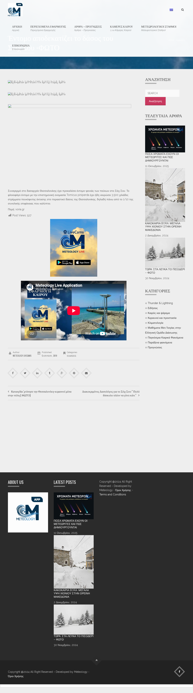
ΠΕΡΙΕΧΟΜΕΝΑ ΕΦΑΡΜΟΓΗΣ (48, 28)
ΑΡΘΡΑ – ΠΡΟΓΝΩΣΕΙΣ (88, 28)
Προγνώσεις (155, 347)
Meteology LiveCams (22, 355)
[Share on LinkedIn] (37, 373)
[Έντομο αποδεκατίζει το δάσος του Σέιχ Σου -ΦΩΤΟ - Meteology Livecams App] (15, 9)
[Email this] (86, 373)
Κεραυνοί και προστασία (162, 317)
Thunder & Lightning (160, 303)
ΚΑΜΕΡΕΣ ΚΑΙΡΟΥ (121, 28)
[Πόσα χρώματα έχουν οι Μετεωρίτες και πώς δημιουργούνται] (165, 139)
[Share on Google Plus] (62, 373)
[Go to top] (96, 660)
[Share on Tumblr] (49, 373)
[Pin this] (74, 373)
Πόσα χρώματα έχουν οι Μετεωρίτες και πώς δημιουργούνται (162, 157)
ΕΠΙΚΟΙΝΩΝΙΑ (21, 46)
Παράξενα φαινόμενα (160, 342)
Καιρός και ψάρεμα (159, 312)
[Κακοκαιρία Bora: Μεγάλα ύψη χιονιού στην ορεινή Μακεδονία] (165, 195)
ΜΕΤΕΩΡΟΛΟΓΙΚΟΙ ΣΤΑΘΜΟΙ (158, 28)
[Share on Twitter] (25, 373)
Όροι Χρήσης (123, 490)
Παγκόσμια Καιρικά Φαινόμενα (165, 337)
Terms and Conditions (112, 494)
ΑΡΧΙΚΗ (17, 28)
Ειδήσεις (71, 355)
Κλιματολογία (155, 322)
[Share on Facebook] (13, 373)
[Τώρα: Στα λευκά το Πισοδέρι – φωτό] (165, 253)
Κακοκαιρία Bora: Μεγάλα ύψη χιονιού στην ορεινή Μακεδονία (163, 226)
